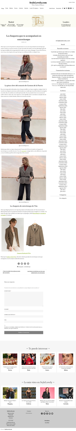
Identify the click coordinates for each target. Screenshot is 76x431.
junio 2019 (63, 151)
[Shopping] (10, 398)
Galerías (26, 8)
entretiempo (27, 266)
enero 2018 (63, 179)
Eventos (41, 8)
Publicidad (11, 414)
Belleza (11, 8)
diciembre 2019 (63, 141)
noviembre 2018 (63, 163)
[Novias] (10, 364)
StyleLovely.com (38, 3)
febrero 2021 (62, 117)
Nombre (6, 309)
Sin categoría (62, 198)
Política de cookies (11, 425)
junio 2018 (63, 171)
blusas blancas (36, 213)
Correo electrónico (10, 314)
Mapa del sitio (11, 416)
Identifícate (52, 8)
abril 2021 (62, 114)
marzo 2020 (63, 136)
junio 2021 (63, 111)
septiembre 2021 (62, 106)
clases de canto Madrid (57, 80)
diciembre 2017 (63, 181)
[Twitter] (65, 8)
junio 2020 (63, 131)
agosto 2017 (63, 188)
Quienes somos (11, 413)
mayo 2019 (63, 152)
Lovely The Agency (34, 8)
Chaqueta (21, 266)
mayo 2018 (63, 173)
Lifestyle (21, 8)
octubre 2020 (62, 124)
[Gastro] (47, 364)
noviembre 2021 (63, 102)
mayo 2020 (63, 132)
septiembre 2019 (62, 146)
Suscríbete (47, 422)
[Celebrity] (28, 398)
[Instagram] (69, 8)
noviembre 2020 (63, 122)
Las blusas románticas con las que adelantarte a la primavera (36, 271)
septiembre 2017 (62, 186)
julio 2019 (62, 149)
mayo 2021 (63, 112)
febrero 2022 (62, 97)
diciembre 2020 (63, 121)
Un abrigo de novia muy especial (65, 84)
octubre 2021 (62, 104)
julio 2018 (62, 169)
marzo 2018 (63, 176)
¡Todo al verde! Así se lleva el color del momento (11, 271)
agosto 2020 (63, 127)
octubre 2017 (62, 184)
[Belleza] (66, 364)
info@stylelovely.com (63, 41)
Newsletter (58, 8)
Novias (15, 8)
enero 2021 (63, 119)
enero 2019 (63, 159)
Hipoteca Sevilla (56, 77)
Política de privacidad (10, 424)
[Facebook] (63, 8)
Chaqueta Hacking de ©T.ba (24, 253)
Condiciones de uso (11, 422)
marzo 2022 (63, 95)
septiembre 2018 (62, 166)
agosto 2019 (63, 147)
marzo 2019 (63, 156)
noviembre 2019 (63, 142)
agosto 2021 (63, 107)
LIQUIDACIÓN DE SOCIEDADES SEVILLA (61, 74)
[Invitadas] (66, 398)
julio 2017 (62, 189)
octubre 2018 (62, 164)
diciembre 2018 (63, 161)
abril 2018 (62, 174)
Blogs (2, 8)
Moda (6, 8)
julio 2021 (62, 109)
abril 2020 (62, 134)
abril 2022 (62, 94)
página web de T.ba (11, 256)
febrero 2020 (62, 137)
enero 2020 (63, 139)
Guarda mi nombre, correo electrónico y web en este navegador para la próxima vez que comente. (23, 328)
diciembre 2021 (63, 101)
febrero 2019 (62, 158)
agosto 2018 (63, 168)
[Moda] (28, 364)
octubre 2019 (62, 144)
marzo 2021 (63, 116)
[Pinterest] (67, 8)
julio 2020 (62, 129)
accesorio (24, 151)
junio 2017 (63, 191)
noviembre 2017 (63, 183)
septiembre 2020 (62, 126)
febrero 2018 (62, 178)
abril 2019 (62, 154)
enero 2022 (63, 99)
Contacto (11, 418)
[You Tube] (71, 8)
